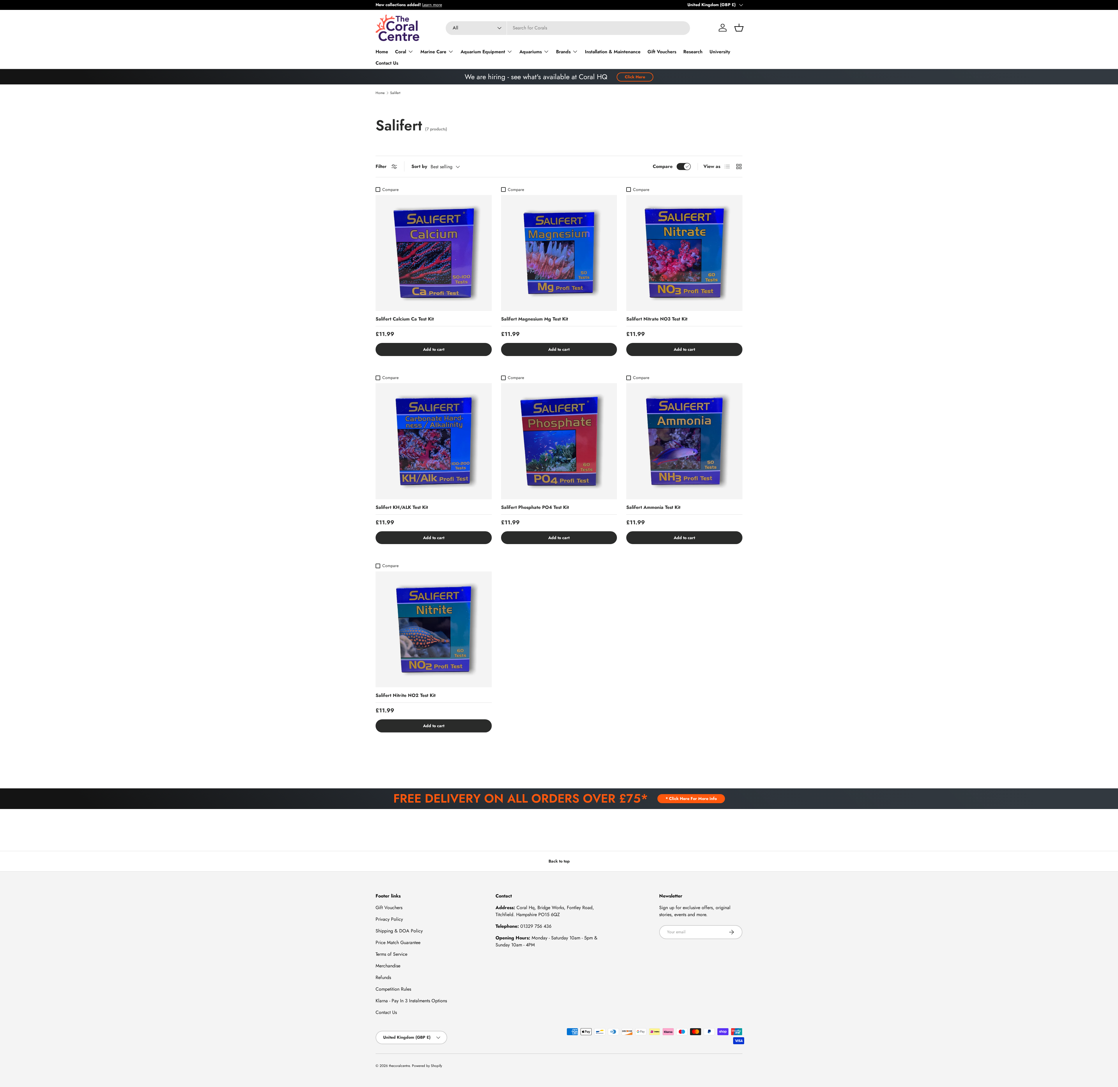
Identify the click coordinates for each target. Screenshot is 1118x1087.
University (720, 51)
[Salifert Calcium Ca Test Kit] (434, 253)
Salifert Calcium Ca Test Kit (405, 319)
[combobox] (568, 28)
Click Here (635, 77)
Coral (400, 51)
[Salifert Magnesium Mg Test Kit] (559, 253)
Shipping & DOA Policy (399, 930)
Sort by (419, 166)
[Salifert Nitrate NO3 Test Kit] (684, 253)
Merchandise (388, 965)
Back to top (559, 861)
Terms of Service (391, 954)
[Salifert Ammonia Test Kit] (684, 441)
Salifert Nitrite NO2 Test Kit (406, 695)
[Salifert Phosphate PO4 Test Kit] (559, 441)
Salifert (395, 93)
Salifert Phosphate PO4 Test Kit (535, 507)
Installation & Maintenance (613, 51)
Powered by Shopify (427, 1065)
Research (693, 51)
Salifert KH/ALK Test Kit (402, 507)
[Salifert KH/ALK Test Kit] (434, 441)
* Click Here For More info (691, 798)
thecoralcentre (399, 1065)
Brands (563, 51)
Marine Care (433, 51)
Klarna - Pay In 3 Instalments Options (411, 1000)
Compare (663, 166)
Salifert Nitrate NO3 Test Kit (656, 319)
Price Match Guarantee (398, 942)
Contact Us (387, 63)
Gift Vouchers (662, 51)
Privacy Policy (389, 919)
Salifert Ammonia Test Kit (653, 507)
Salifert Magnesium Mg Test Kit (534, 319)
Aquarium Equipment (483, 51)
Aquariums (530, 51)
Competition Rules (393, 989)
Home (382, 51)
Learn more (432, 5)
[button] (739, 27)
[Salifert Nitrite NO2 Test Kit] (434, 629)
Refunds (383, 977)
